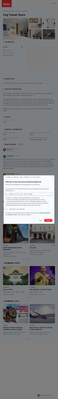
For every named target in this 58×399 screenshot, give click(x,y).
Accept (48, 220)
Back (40, 220)
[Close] (52, 177)
